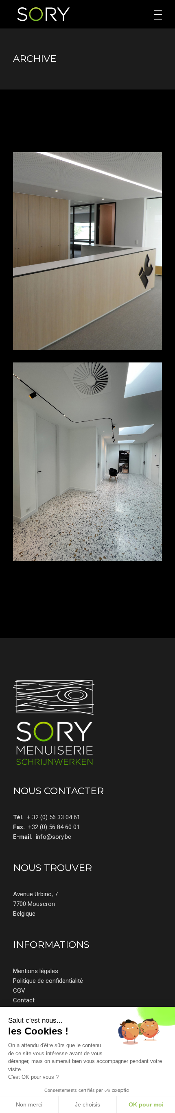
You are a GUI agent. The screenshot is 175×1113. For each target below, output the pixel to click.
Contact (24, 1000)
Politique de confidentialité (48, 980)
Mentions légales (35, 971)
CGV (19, 990)
